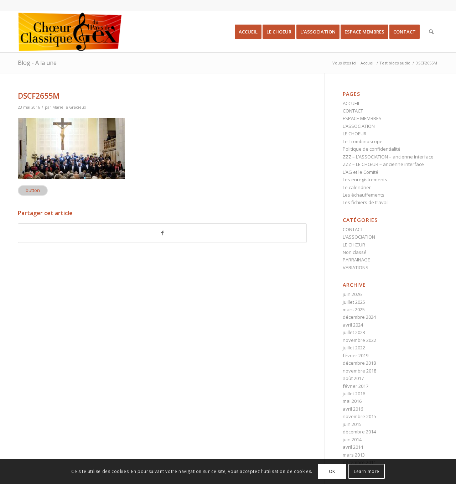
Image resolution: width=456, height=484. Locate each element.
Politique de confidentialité (371, 149)
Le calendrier (357, 187)
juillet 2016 (354, 393)
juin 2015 (352, 424)
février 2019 (355, 355)
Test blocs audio (394, 63)
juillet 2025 (354, 302)
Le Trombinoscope (363, 141)
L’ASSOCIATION (359, 126)
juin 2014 (352, 439)
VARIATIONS (355, 267)
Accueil (367, 63)
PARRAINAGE (356, 259)
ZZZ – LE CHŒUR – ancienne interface (383, 164)
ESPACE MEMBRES (362, 118)
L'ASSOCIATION (359, 237)
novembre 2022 (359, 340)
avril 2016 (353, 409)
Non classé (355, 252)
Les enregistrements (365, 179)
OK (332, 471)
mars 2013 (354, 455)
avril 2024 (353, 325)
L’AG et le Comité (360, 172)
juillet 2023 (354, 332)
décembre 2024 (359, 317)
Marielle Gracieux (69, 107)
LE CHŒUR (354, 244)
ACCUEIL (351, 103)
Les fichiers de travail (366, 202)
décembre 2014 (359, 431)
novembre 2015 (359, 416)
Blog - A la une (37, 63)
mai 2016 (352, 401)
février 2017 (355, 386)
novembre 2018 (359, 371)
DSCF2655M (38, 96)
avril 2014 (353, 447)
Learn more (366, 471)
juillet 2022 (354, 347)
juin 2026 (352, 294)
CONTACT (353, 111)
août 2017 (353, 378)
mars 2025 (354, 309)
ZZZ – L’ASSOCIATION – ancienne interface (388, 156)
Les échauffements (363, 195)
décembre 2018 (359, 363)
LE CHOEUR (355, 133)
